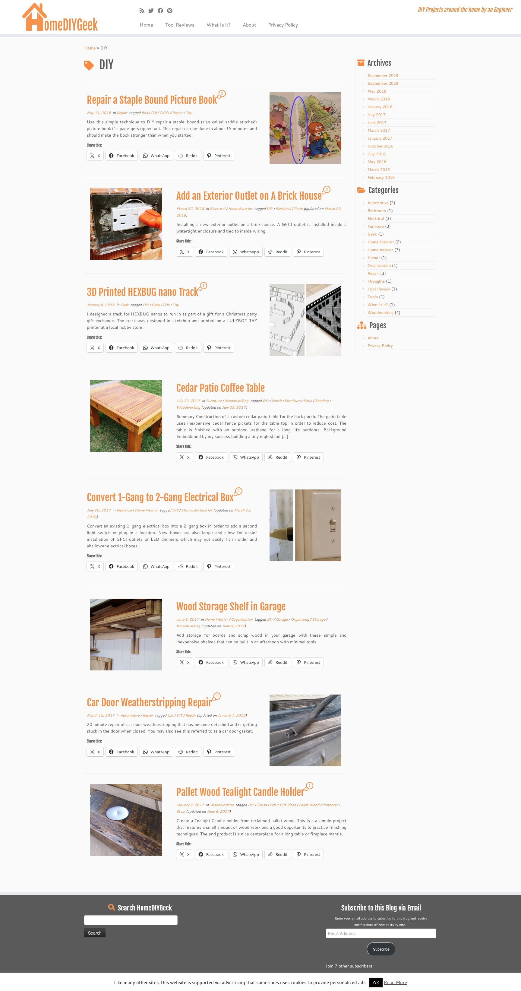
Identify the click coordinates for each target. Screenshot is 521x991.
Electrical (218, 208)
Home (146, 24)
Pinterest (330, 804)
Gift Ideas (288, 804)
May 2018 (377, 91)
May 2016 (377, 161)
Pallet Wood (309, 804)
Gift (166, 304)
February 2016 (381, 177)
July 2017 (377, 114)
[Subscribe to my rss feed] (144, 10)
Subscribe (381, 949)
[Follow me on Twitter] (153, 10)
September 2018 (383, 83)
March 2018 (379, 99)
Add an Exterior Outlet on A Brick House (249, 196)
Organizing (300, 619)
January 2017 (380, 138)
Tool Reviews (179, 24)
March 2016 (379, 169)
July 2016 (377, 154)
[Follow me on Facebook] (162, 10)
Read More (395, 982)
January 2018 (380, 106)
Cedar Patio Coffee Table (220, 388)
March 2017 (379, 130)
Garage (282, 619)
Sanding (322, 400)
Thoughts (376, 281)
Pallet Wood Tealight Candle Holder (240, 792)
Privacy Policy (283, 24)
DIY (156, 112)
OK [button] (376, 982)
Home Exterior (240, 208)
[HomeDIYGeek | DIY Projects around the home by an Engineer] (60, 17)
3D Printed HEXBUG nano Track (142, 292)
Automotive (130, 715)
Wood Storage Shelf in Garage (231, 607)
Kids (166, 112)
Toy (189, 112)
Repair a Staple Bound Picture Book (152, 100)
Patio (299, 208)
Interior (206, 510)
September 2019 (383, 75)
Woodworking (237, 400)
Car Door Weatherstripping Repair (149, 703)
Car (170, 715)
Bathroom (377, 210)
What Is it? (219, 24)
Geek (124, 304)
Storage (319, 619)
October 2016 (380, 146)
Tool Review (379, 289)
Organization (242, 619)
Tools (373, 296)
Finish (277, 400)
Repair (122, 112)
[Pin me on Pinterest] (171, 10)
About (249, 24)
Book (146, 112)
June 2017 (377, 122)
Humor (374, 257)
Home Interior (147, 510)
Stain (181, 811)
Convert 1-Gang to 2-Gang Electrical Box (160, 498)
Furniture (214, 400)
